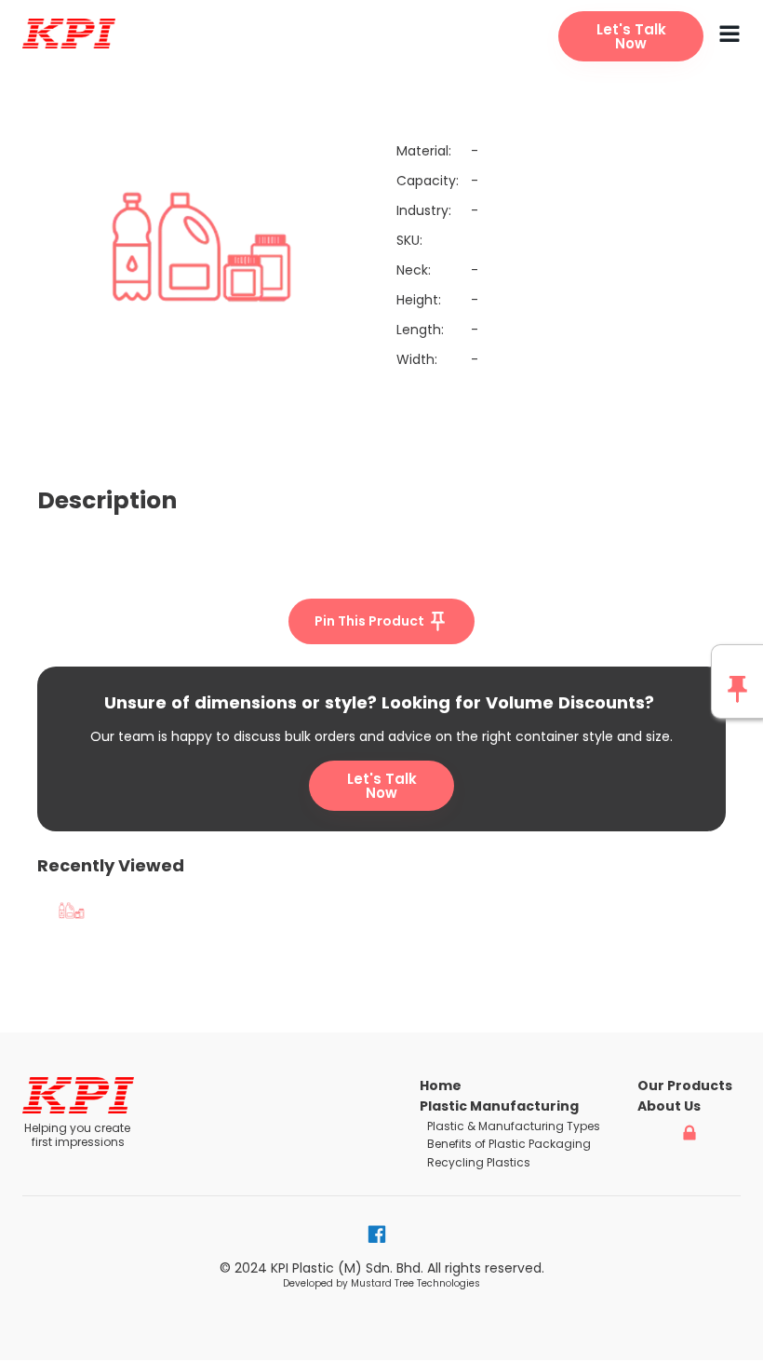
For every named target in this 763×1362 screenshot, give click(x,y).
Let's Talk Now (382, 785)
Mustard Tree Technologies (415, 1283)
